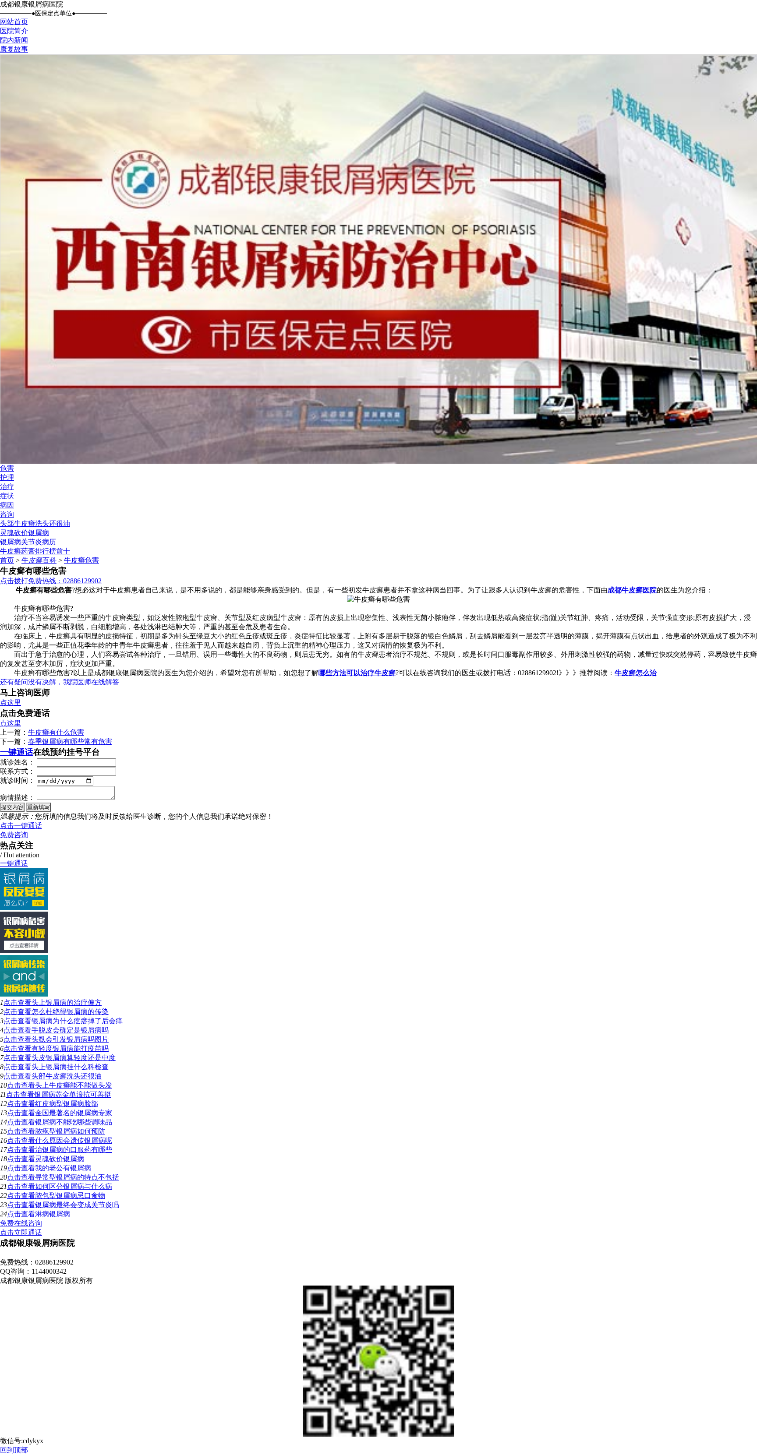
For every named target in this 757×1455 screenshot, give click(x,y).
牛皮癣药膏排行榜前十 (35, 551)
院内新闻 (14, 40)
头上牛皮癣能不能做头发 (73, 1085)
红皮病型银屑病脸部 (66, 1103)
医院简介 (14, 31)
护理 (7, 477)
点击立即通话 (21, 1232)
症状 (7, 496)
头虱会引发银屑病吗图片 (70, 1039)
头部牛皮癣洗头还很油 (35, 523)
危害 (7, 468)
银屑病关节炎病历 (28, 542)
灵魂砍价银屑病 (24, 532)
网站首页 (14, 21)
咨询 (7, 514)
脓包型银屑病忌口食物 (70, 1195)
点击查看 (18, 1002)
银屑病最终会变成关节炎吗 (77, 1204)
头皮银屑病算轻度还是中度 (74, 1057)
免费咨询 (14, 834)
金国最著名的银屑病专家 (73, 1113)
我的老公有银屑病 (63, 1168)
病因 (7, 505)
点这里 (10, 702)
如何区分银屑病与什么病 (73, 1186)
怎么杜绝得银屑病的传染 (70, 1011)
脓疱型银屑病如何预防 (70, 1131)
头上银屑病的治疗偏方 (67, 1002)
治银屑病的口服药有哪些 (73, 1149)
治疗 (7, 486)
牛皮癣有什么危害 (56, 732)
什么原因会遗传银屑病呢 (73, 1140)
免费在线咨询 (21, 1223)
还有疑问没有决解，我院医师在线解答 (59, 682)
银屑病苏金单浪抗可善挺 (72, 1094)
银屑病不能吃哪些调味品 (73, 1122)
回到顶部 (14, 1450)
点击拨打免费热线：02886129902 (51, 581)
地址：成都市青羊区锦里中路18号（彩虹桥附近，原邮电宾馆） (98, 1253)
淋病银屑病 (52, 1214)
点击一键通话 (21, 825)
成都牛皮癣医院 (632, 590)
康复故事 (14, 49)
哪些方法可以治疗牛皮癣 (357, 672)
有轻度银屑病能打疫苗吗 (70, 1048)
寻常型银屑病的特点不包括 (77, 1177)
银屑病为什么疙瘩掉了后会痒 (77, 1021)
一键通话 (16, 752)
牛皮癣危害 (81, 560)
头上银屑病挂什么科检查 (70, 1067)
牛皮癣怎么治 (636, 672)
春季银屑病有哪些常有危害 (70, 741)
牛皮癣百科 (39, 560)
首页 (7, 560)
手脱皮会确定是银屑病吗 (70, 1030)
